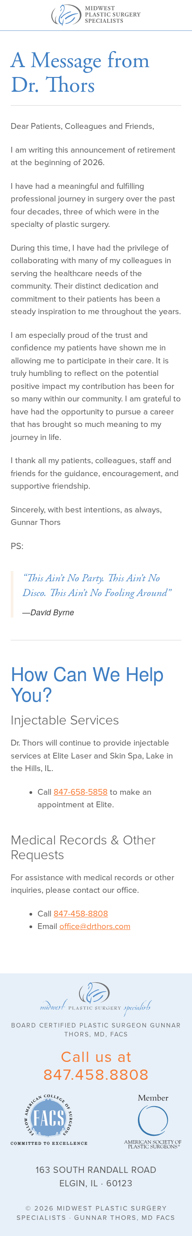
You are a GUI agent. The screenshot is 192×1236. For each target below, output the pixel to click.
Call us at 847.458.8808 (96, 1066)
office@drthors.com (94, 926)
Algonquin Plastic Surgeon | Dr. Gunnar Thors (96, 15)
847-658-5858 (81, 792)
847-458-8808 (81, 914)
